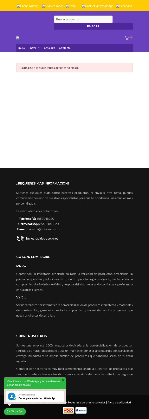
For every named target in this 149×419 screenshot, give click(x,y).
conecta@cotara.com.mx (44, 229)
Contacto (65, 47)
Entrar (32, 47)
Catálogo (49, 47)
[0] (126, 38)
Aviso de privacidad (119, 402)
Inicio (21, 47)
